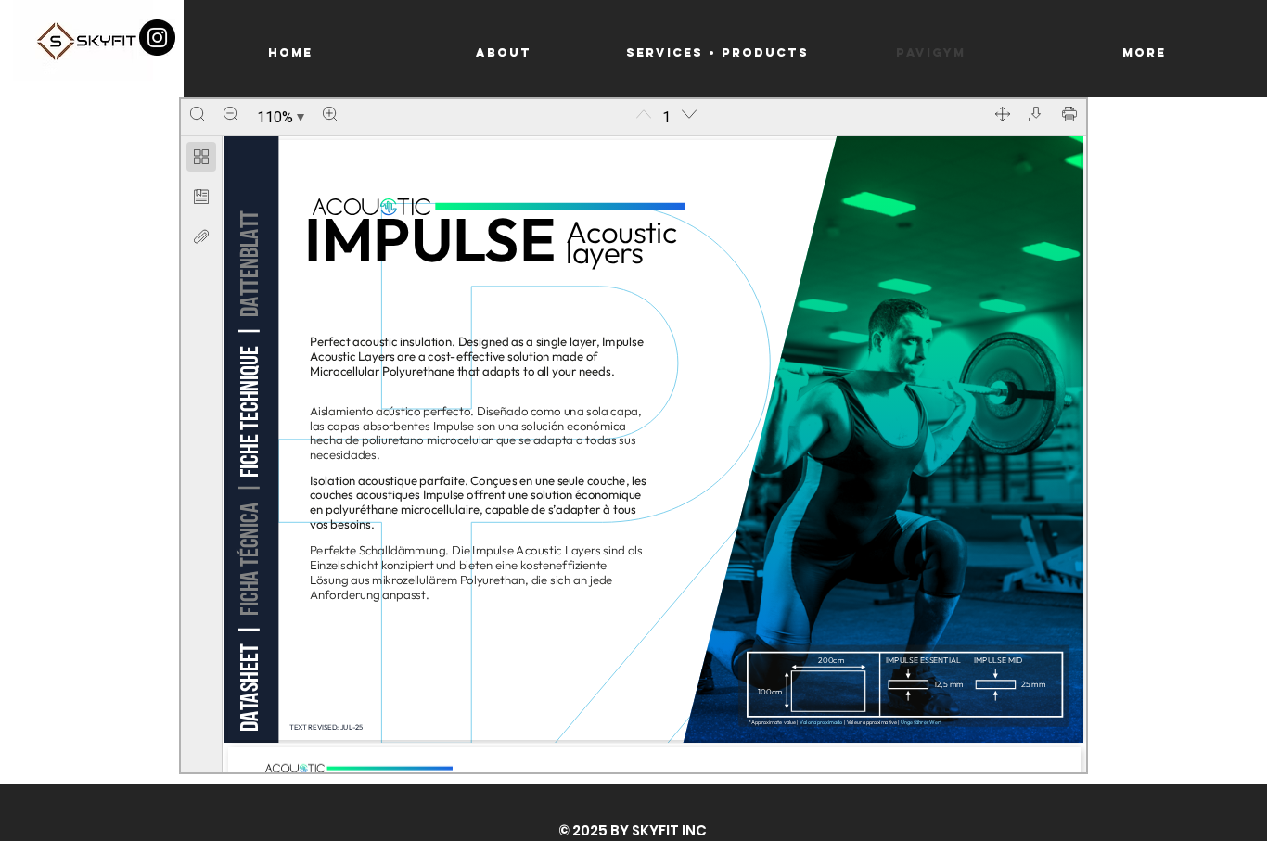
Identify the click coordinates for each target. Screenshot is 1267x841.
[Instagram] (157, 37)
